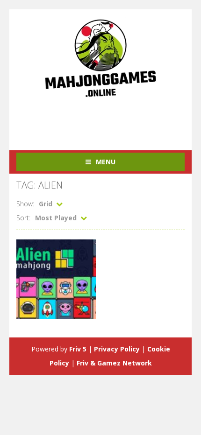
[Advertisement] (108, 119)
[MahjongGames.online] (100, 57)
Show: (25, 203)
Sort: (23, 217)
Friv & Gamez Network (114, 362)
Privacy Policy (117, 348)
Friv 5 (77, 348)
